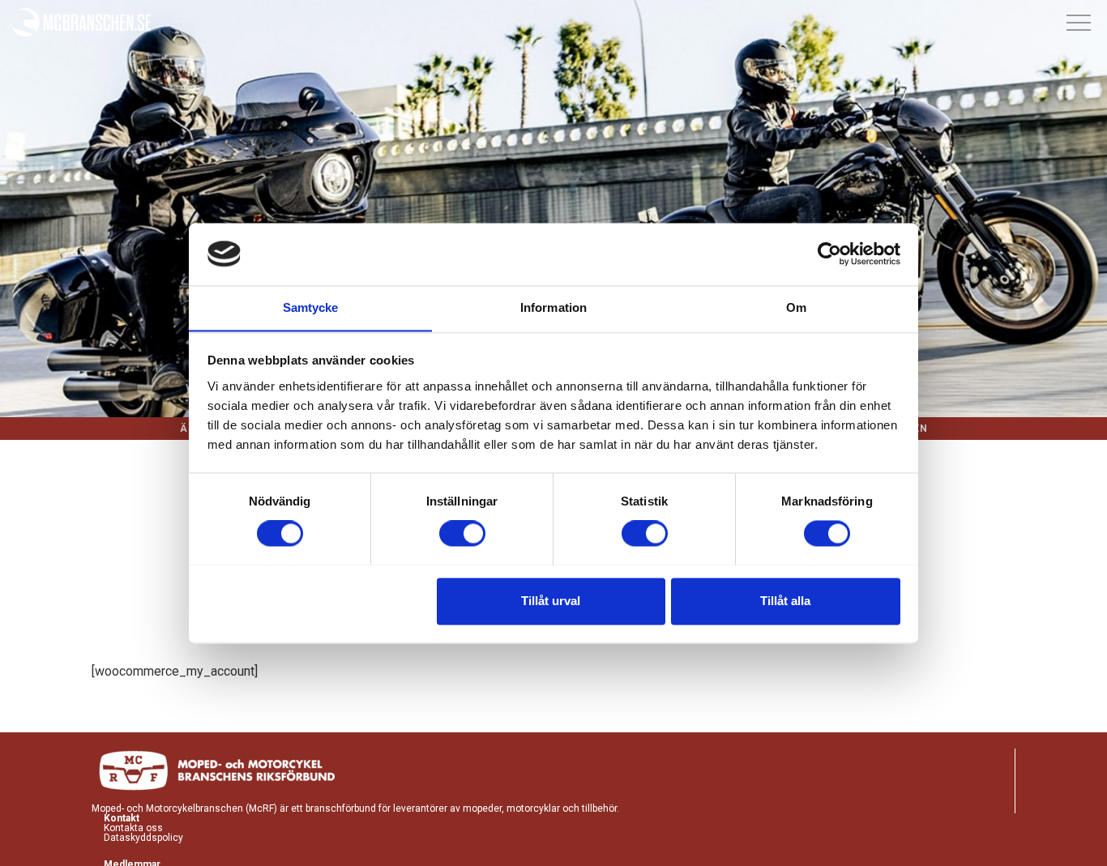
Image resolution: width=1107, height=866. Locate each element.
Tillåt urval (550, 601)
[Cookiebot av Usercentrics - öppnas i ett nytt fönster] (829, 253)
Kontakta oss (133, 828)
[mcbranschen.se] (82, 23)
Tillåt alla (785, 601)
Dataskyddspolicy (143, 837)
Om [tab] (796, 307)
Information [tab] (553, 307)
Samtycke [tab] (311, 307)
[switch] (462, 533)
